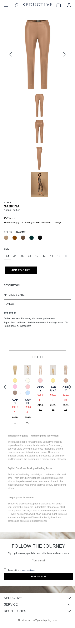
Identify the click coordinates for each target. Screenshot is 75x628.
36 (22, 255)
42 (44, 255)
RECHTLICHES (15, 611)
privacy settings (27, 570)
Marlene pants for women (25, 442)
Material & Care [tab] (14, 295)
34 (14, 255)
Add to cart (20, 270)
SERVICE (11, 604)
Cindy (40, 389)
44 (51, 255)
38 (29, 255)
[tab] (37, 285)
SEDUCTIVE (13, 598)
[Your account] (69, 5)
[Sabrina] (37, 54)
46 (59, 256)
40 (36, 255)
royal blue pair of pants (54, 510)
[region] (37, 107)
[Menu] (6, 5)
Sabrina (53, 389)
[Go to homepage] (37, 5)
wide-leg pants (28, 474)
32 (7, 255)
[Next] (64, 54)
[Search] (16, 5)
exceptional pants (37, 503)
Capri (15, 401)
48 (67, 256)
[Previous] (10, 54)
